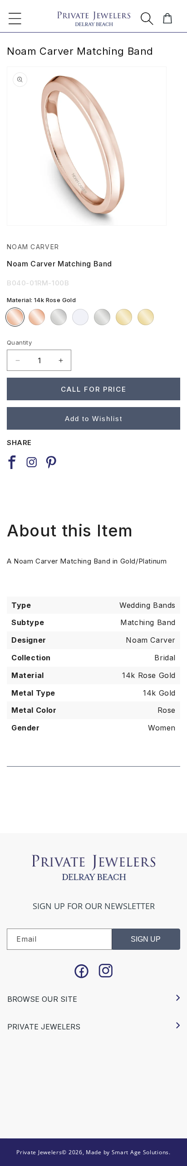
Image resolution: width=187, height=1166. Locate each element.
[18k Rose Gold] (37, 317)
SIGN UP (146, 939)
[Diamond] (80, 317)
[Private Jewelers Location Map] (93, 1079)
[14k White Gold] (58, 317)
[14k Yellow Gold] (124, 317)
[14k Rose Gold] (15, 317)
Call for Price (94, 389)
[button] (15, 18)
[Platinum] (102, 317)
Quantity (19, 342)
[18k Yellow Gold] (146, 317)
